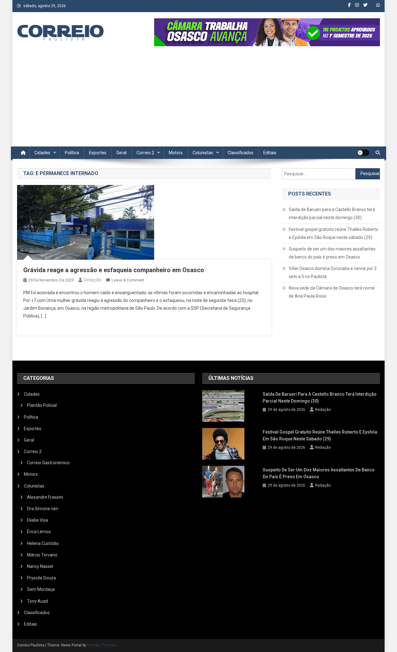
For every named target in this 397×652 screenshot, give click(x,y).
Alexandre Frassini (45, 497)
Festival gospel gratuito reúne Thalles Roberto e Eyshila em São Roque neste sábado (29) (333, 233)
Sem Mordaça (41, 589)
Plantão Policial (42, 405)
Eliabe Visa (37, 520)
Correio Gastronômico (48, 462)
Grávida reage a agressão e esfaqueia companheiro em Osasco (113, 270)
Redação (92, 279)
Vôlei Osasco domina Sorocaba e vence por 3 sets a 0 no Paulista (333, 272)
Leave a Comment (128, 280)
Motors (176, 152)
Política (72, 152)
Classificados (240, 152)
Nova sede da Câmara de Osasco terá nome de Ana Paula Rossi (332, 292)
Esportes (97, 152)
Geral (121, 152)
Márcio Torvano (42, 554)
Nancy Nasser (40, 566)
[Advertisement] (198, 99)
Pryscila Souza (41, 577)
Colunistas (203, 152)
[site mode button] (363, 153)
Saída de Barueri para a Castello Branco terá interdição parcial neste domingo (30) (332, 213)
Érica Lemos (39, 531)
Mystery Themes (101, 645)
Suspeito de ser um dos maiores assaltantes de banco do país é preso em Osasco (332, 252)
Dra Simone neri (42, 508)
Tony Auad (37, 601)
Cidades (42, 152)
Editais (269, 152)
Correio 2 (145, 152)
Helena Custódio (43, 543)
